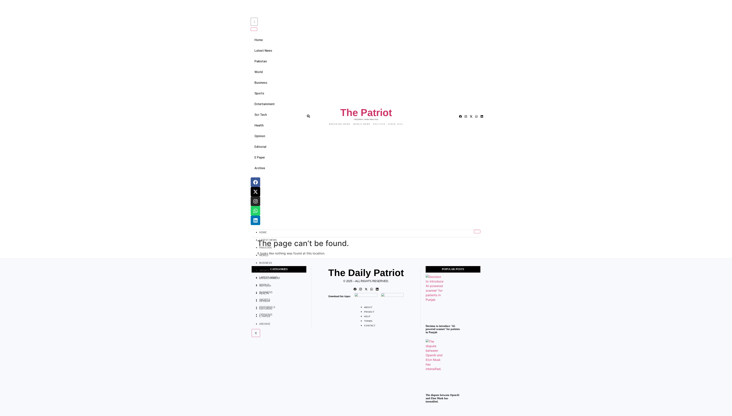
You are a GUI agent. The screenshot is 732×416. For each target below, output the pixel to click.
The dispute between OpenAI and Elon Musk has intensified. (442, 398)
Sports (259, 93)
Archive (259, 168)
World (258, 72)
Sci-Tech (260, 115)
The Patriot (366, 112)
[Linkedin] (255, 220)
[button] (250, 9)
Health (259, 125)
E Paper (259, 157)
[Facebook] (255, 182)
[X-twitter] (255, 191)
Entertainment (264, 104)
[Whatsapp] (255, 211)
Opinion (259, 136)
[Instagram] (255, 201)
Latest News (263, 50)
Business (260, 82)
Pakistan (260, 61)
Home (258, 40)
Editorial (260, 147)
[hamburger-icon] (477, 231)
